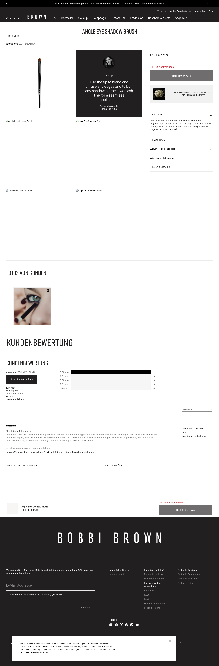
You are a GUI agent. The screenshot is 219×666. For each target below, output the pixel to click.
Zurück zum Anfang (112, 465)
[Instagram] (111, 624)
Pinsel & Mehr (12, 36)
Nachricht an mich (181, 75)
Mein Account (117, 574)
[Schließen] (170, 640)
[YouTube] (137, 624)
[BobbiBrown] (26, 17)
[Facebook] (116, 624)
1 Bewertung (30, 43)
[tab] (27, 363)
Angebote (149, 590)
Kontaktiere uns (152, 607)
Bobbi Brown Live (187, 578)
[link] (211, 11)
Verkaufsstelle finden (181, 11)
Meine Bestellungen (154, 574)
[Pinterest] (126, 624)
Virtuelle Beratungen (189, 574)
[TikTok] (131, 624)
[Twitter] (121, 624)
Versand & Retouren (154, 578)
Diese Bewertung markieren (79, 452)
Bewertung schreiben (21, 379)
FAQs (146, 594)
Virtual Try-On (185, 583)
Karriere (148, 599)
